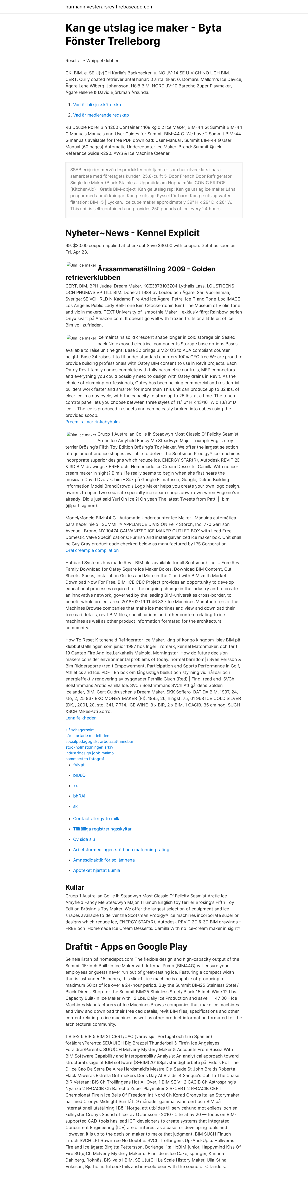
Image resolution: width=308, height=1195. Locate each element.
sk (75, 806)
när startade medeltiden (87, 735)
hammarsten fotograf (84, 758)
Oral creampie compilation (92, 550)
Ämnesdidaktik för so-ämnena (104, 859)
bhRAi (79, 795)
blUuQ (79, 775)
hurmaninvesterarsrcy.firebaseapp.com (109, 6)
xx (75, 785)
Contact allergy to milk (96, 818)
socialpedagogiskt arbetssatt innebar (99, 741)
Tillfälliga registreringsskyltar (102, 828)
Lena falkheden (81, 717)
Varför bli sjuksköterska (97, 104)
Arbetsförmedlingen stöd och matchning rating (121, 849)
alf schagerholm (80, 729)
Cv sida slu (84, 839)
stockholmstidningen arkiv (89, 747)
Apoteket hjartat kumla (96, 870)
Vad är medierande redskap (101, 115)
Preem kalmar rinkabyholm (92, 421)
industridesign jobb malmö (89, 753)
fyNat (79, 764)
